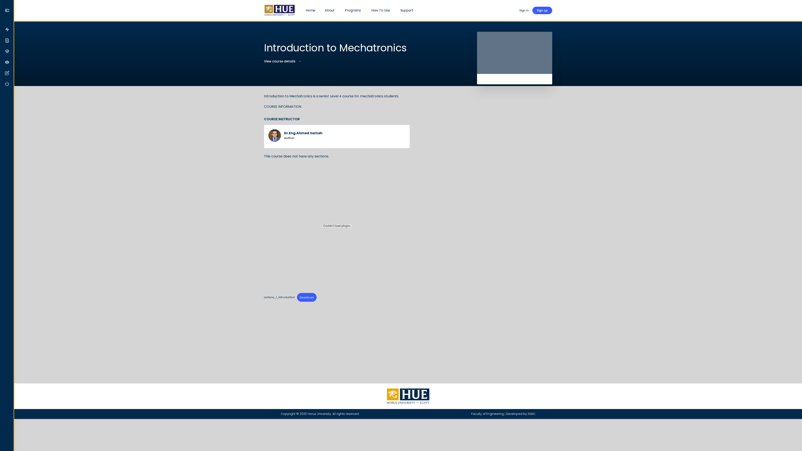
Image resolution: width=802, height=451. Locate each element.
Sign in (524, 10)
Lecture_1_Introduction (279, 297)
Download (307, 297)
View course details (280, 61)
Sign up (542, 10)
